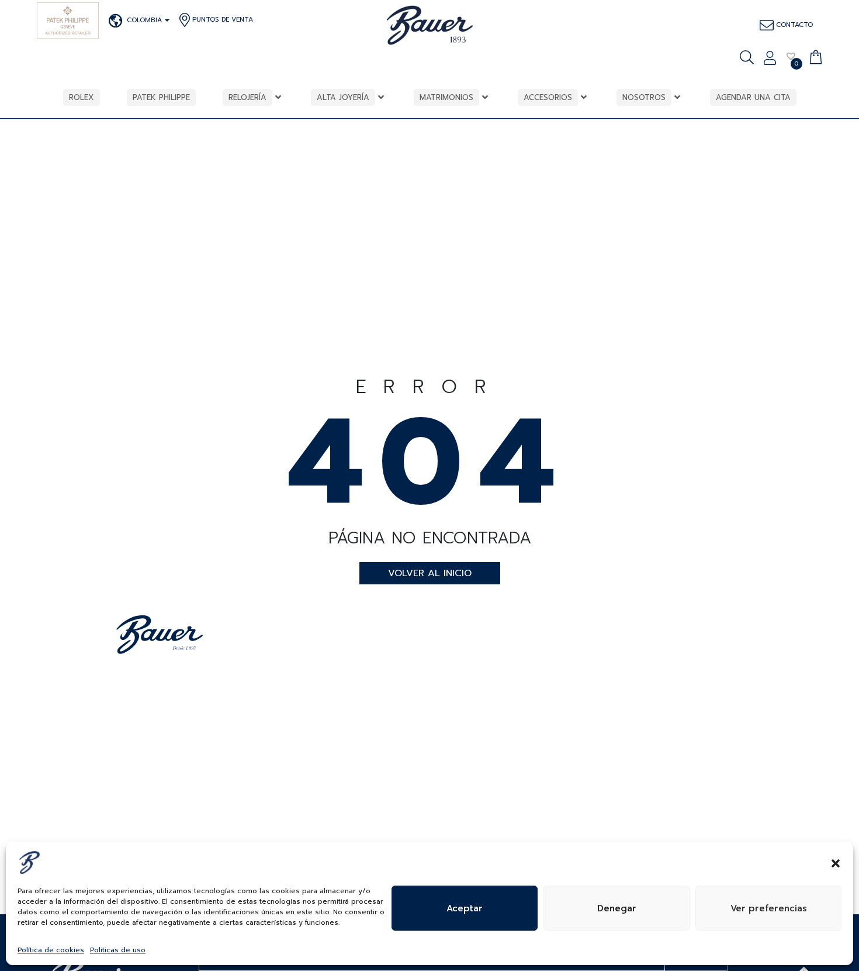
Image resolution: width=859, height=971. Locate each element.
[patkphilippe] (68, 20)
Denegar (616, 908)
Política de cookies (51, 950)
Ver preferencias (768, 908)
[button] (835, 862)
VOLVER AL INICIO (430, 573)
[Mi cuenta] (770, 59)
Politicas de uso (118, 950)
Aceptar (464, 908)
